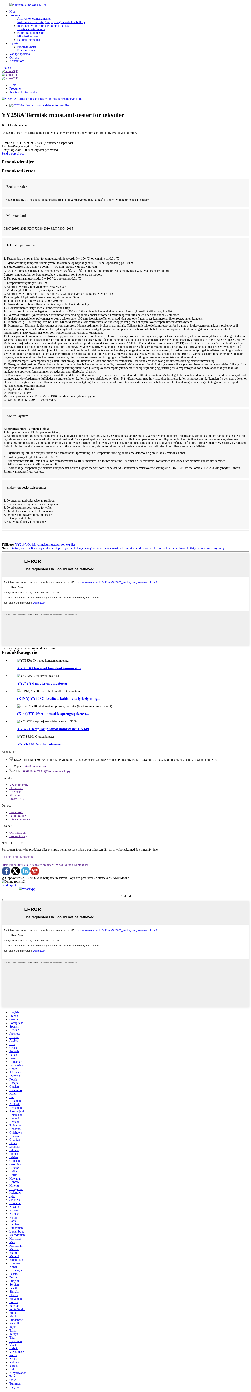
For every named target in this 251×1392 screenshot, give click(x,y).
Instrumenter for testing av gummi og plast (43, 25)
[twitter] (16, 874)
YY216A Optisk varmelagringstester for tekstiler (45, 544)
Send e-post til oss (13, 153)
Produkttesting (18, 836)
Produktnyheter (26, 47)
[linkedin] (25, 874)
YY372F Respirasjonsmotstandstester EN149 (53, 729)
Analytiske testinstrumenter (34, 18)
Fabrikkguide (17, 815)
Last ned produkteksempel (18, 856)
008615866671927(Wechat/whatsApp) (46, 771)
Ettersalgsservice (19, 819)
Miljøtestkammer (27, 36)
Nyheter (14, 43)
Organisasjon (17, 832)
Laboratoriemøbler (28, 39)
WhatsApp (28, 889)
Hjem (12, 11)
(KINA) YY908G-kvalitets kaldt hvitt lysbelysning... (58, 698)
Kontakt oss (16, 61)
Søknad (68, 864)
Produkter (15, 15)
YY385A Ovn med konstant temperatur (49, 668)
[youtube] (34, 874)
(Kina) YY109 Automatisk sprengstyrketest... (53, 714)
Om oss (14, 57)
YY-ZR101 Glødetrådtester (39, 744)
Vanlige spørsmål (20, 54)
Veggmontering (18, 784)
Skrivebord (16, 788)
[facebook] (6, 874)
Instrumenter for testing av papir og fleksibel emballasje (51, 22)
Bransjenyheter (26, 50)
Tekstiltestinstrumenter (31, 29)
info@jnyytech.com (36, 766)
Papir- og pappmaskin (30, 32)
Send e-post (9, 885)
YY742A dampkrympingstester (42, 683)
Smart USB (16, 798)
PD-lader (15, 795)
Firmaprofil (16, 812)
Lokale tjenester (32, 864)
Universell (15, 791)
